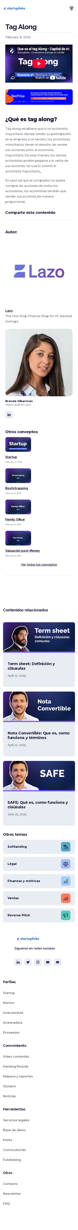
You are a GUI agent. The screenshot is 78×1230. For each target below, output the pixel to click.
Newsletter (12, 1194)
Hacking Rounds (15, 1066)
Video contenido (16, 1056)
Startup (9, 993)
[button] (71, 8)
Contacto (10, 1184)
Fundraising (12, 1160)
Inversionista (13, 1013)
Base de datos (14, 1130)
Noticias (9, 1096)
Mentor (9, 1003)
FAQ (6, 1203)
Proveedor (11, 1032)
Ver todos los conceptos (39, 564)
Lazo (9, 311)
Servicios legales (16, 1120)
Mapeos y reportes (18, 1076)
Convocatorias (14, 1150)
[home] (14, 8)
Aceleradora (12, 1022)
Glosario (9, 1086)
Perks (7, 1140)
